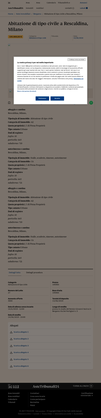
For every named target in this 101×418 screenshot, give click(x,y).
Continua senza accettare (76, 59)
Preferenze (42, 98)
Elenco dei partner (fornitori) (26, 91)
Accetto (57, 98)
